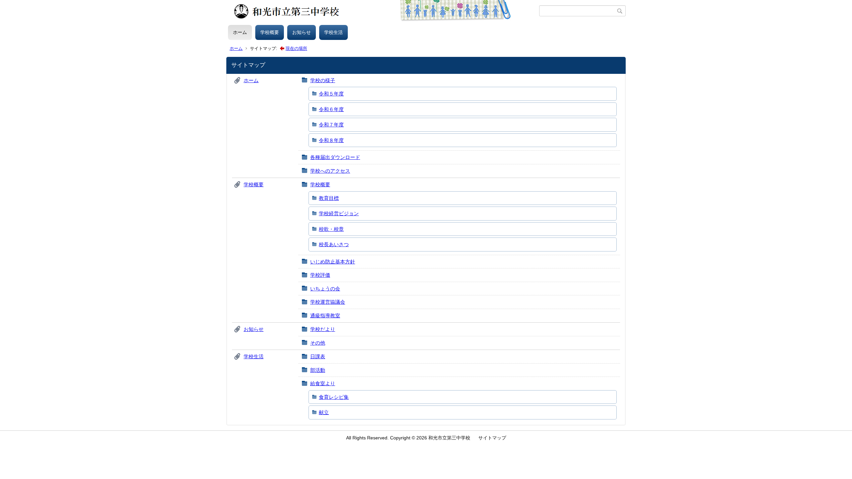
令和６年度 (331, 109)
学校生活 (333, 32)
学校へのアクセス (330, 171)
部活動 (317, 370)
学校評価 (320, 275)
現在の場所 (296, 48)
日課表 (317, 356)
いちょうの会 (325, 288)
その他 (317, 343)
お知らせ (301, 32)
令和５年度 (331, 93)
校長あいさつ (334, 244)
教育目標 (329, 198)
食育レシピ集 (334, 397)
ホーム (240, 32)
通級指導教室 (325, 315)
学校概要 (269, 32)
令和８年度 (331, 140)
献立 (324, 412)
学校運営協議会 (327, 302)
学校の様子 (322, 80)
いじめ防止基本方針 (332, 261)
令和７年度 (331, 124)
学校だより (322, 329)
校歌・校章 (331, 229)
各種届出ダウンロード (335, 157)
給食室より (322, 383)
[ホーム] (383, 11)
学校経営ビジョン (339, 213)
